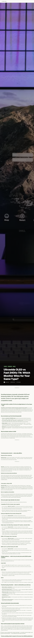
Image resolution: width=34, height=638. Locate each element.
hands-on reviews (28, 589)
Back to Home (4, 1)
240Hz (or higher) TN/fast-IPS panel (7, 419)
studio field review (24, 488)
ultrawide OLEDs (18, 408)
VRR (30, 520)
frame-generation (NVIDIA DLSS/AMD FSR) (12, 426)
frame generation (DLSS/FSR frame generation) (11, 610)
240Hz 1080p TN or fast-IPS (9, 565)
